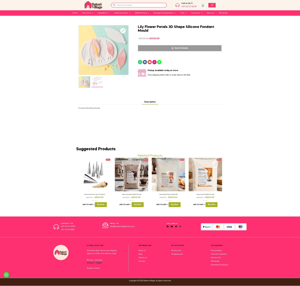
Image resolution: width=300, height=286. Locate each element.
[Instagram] (154, 62)
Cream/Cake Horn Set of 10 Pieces (94, 194)
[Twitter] (176, 226)
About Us (210, 13)
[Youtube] (172, 226)
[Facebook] (145, 62)
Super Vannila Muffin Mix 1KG (205, 194)
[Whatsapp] (140, 62)
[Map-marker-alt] (159, 62)
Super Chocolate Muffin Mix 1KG (131, 194)
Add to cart (87, 204)
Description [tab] (150, 101)
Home (74, 13)
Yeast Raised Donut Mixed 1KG (168, 194)
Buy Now (100, 204)
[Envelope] (150, 62)
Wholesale (223, 13)
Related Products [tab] (150, 155)
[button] (123, 30)
